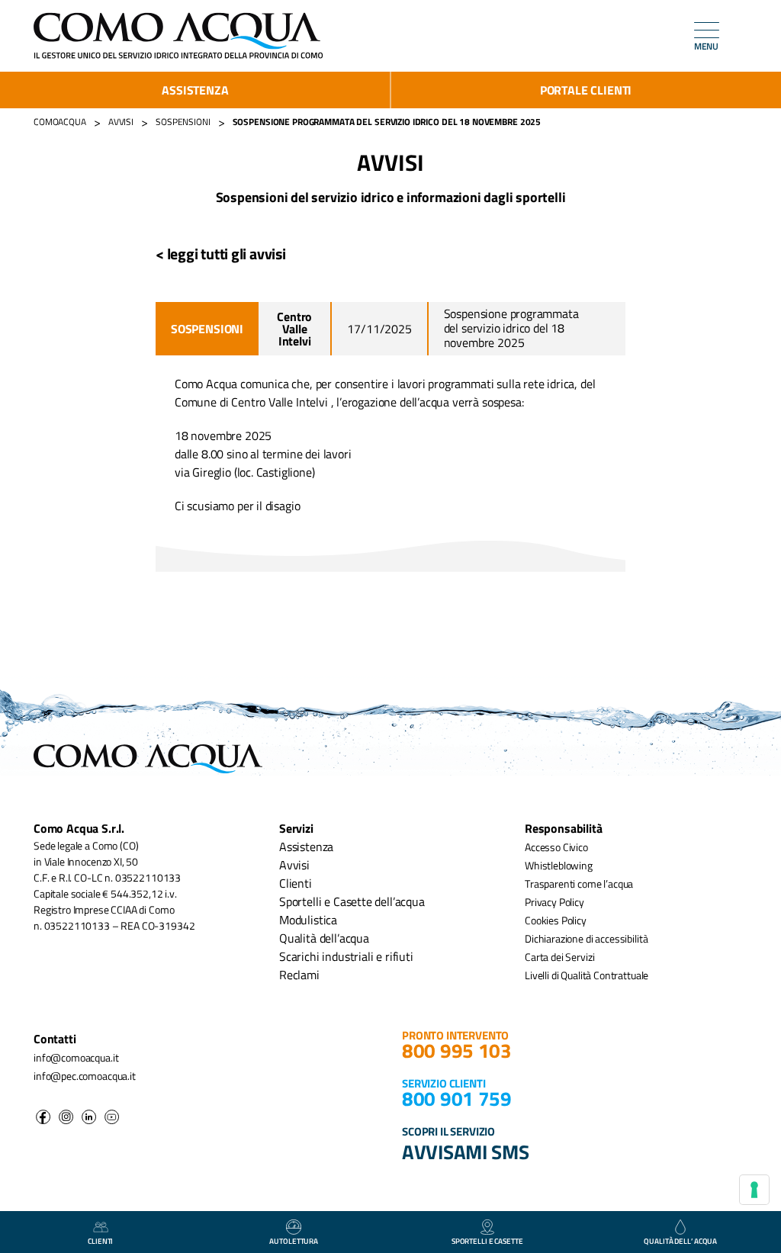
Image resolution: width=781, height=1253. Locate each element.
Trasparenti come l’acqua (579, 883)
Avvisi (294, 865)
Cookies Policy (556, 920)
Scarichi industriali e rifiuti (346, 956)
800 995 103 (457, 1050)
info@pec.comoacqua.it (85, 1076)
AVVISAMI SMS (465, 1151)
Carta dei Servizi (559, 957)
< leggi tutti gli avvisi (221, 253)
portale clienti (586, 90)
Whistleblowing (559, 865)
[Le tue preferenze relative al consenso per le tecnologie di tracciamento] (754, 1189)
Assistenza (195, 90)
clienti (100, 1241)
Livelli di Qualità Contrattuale (586, 975)
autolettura (293, 1241)
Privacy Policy (554, 902)
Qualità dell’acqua (324, 938)
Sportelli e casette (487, 1241)
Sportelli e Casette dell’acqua (352, 901)
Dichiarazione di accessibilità (586, 938)
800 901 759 (457, 1098)
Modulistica (308, 920)
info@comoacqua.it (76, 1057)
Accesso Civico (556, 847)
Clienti (295, 883)
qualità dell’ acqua (680, 1241)
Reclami (299, 974)
